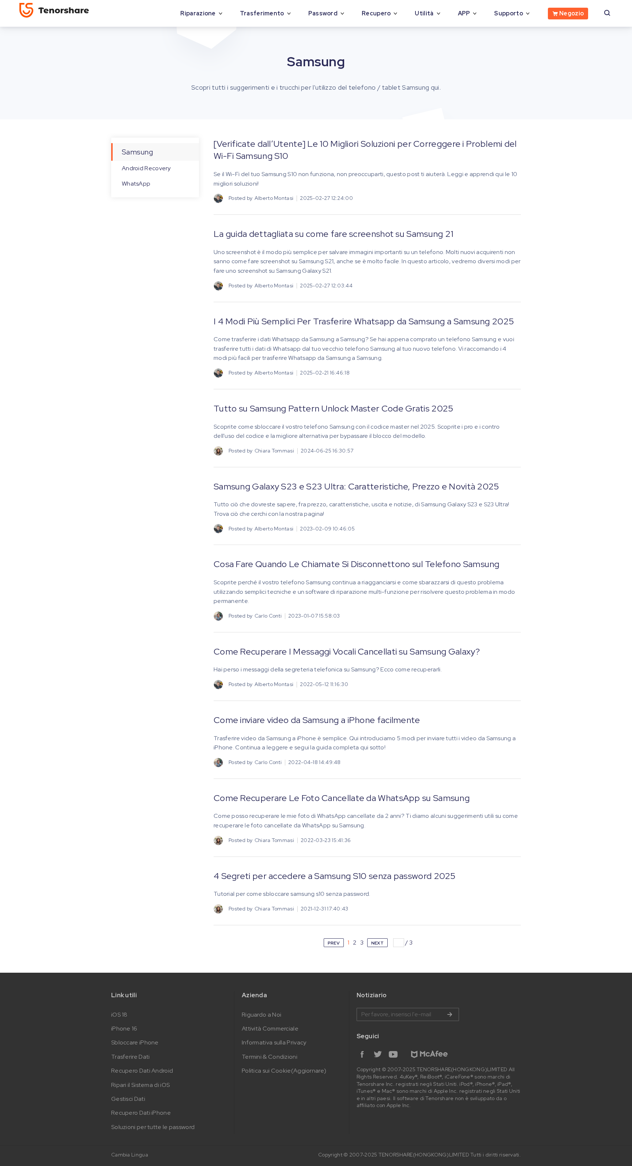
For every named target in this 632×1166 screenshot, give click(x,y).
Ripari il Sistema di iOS (140, 1085)
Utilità (424, 13)
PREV (334, 943)
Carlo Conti (268, 615)
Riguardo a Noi (261, 1014)
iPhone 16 (124, 1028)
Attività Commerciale (270, 1028)
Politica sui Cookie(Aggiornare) (284, 1070)
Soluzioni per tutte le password (153, 1127)
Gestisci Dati (128, 1099)
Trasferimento (262, 13)
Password (323, 13)
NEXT (377, 943)
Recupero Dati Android (142, 1070)
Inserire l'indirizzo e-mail (408, 1014)
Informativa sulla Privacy (274, 1042)
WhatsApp (136, 183)
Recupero (376, 13)
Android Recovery (146, 168)
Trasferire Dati (130, 1057)
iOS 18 (119, 1014)
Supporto (508, 13)
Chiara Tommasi (274, 450)
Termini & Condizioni (269, 1057)
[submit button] (449, 1014)
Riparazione (197, 13)
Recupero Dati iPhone (141, 1113)
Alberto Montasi (274, 198)
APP (464, 13)
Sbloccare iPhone (135, 1042)
